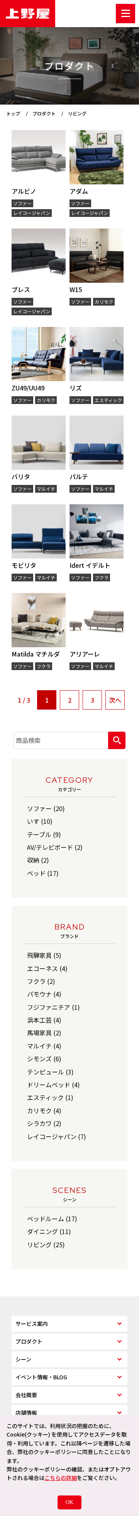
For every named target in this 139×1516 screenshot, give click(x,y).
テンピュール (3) (50, 1071)
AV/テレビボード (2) (55, 847)
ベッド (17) (43, 873)
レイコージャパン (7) (56, 1136)
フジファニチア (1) (53, 1007)
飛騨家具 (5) (44, 955)
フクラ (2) (41, 981)
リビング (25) (46, 1244)
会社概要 (26, 1395)
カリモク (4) (44, 1110)
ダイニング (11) (49, 1231)
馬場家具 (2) (44, 1032)
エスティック (108, 400)
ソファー (22, 203)
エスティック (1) (50, 1097)
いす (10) (40, 821)
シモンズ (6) (44, 1058)
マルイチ (46, 488)
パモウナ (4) (44, 994)
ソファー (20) (46, 808)
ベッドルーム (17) (52, 1218)
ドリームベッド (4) (53, 1084)
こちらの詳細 (60, 1478)
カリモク (104, 301)
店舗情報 (26, 1412)
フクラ (101, 577)
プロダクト (28, 1341)
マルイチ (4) (44, 1045)
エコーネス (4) (47, 968)
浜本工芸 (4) (44, 1019)
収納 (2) (38, 860)
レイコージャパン (31, 213)
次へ (115, 700)
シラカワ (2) (44, 1123)
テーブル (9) (44, 834)
